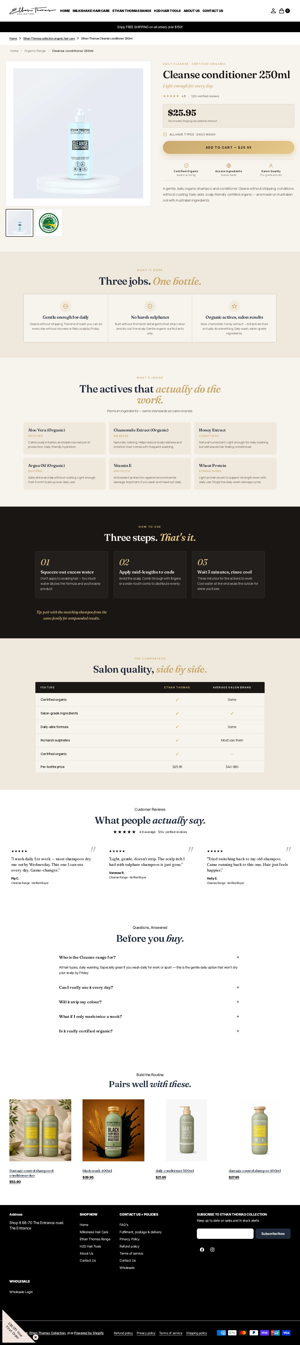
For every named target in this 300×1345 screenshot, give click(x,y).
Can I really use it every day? (86, 987)
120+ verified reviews (205, 96)
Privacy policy (146, 1333)
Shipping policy (196, 1333)
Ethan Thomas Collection (47, 1333)
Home (14, 51)
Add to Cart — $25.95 (229, 147)
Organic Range (35, 51)
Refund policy (123, 1333)
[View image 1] (19, 223)
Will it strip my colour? (80, 1001)
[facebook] (202, 1249)
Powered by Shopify (89, 1333)
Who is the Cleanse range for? (87, 957)
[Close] (35, 1336)
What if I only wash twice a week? (90, 1016)
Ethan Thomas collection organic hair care (49, 38)
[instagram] (212, 1249)
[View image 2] (49, 223)
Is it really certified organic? (85, 1030)
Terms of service (170, 1333)
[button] (273, 11)
